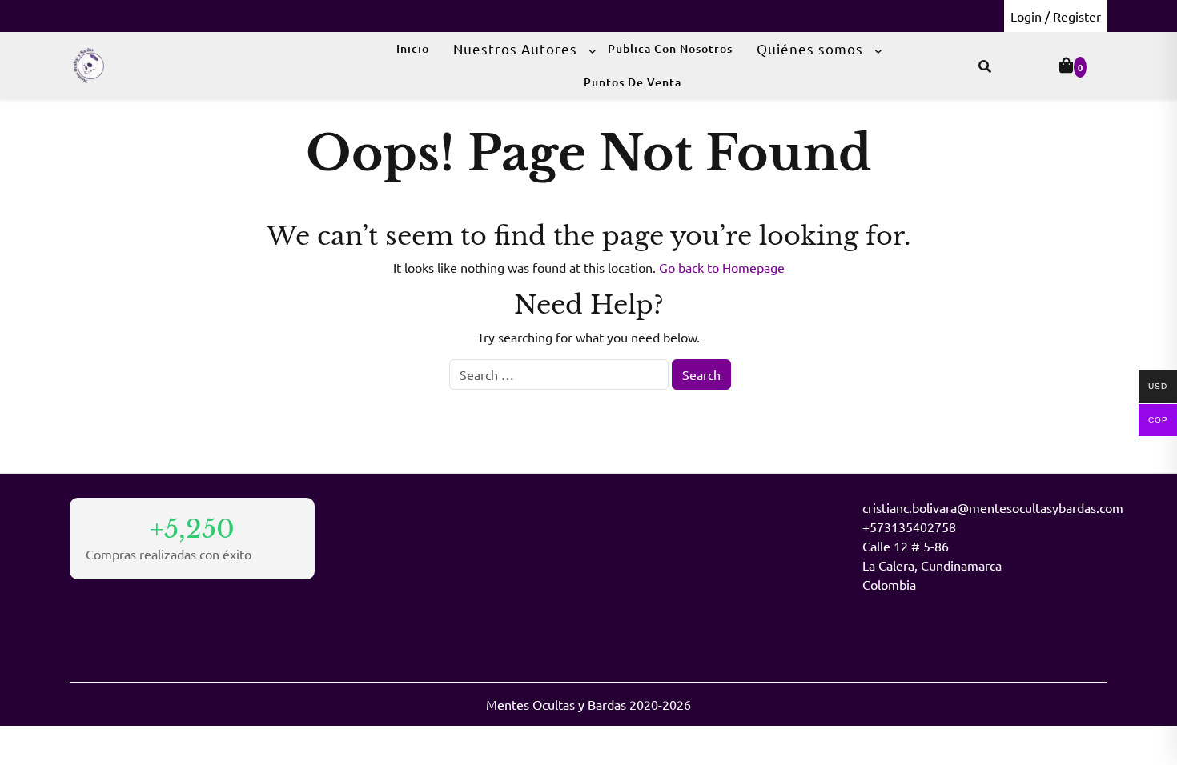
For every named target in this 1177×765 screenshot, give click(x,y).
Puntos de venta (632, 82)
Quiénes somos (810, 48)
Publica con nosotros (670, 48)
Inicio (412, 48)
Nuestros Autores (515, 48)
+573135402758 (909, 527)
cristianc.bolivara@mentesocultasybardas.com (992, 507)
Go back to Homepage (722, 267)
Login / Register (1055, 16)
